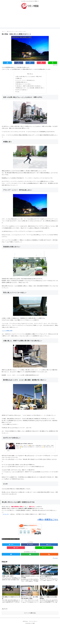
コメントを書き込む (30, 613)
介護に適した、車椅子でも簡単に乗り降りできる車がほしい (29, 85)
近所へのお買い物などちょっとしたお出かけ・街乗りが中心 (29, 76)
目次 (28, 73)
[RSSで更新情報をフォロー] (49, 554)
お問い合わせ (25, 621)
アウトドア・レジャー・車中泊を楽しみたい (25, 80)
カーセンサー (6, 514)
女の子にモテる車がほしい (22, 89)
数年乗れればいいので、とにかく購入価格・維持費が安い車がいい (30, 87)
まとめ (17, 91)
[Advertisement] (30, 19)
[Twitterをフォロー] (11, 554)
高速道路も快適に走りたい (22, 82)
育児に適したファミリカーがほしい (23, 84)
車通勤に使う (19, 78)
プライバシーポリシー (33, 621)
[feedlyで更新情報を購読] (30, 554)
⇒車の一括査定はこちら (47, 519)
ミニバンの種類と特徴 (7, 330)
